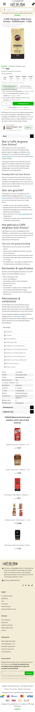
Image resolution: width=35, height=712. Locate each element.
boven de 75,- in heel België (18, 107)
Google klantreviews (27, 13)
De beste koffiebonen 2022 (8, 609)
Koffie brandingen (6, 606)
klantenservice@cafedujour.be (12, 580)
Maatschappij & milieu (7, 628)
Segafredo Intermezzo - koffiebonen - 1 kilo (17, 444)
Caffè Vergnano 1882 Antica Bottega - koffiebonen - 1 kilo (17, 545)
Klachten (6, 689)
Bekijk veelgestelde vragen (8, 641)
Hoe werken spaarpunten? (8, 646)
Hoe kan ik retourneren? (7, 649)
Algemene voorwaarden (12, 678)
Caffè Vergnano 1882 (17, 24)
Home (2, 24)
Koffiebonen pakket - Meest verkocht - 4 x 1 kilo (17, 520)
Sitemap (3, 630)
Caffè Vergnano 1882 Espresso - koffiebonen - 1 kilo (17, 495)
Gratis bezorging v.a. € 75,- (8, 644)
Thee (2, 601)
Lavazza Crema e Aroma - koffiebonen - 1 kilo (18, 470)
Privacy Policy (13, 689)
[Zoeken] (4, 9)
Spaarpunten (4, 622)
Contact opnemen (6, 652)
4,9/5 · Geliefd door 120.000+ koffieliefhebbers (17, 109)
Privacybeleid (28, 676)
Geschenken (4, 604)
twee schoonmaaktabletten (15, 91)
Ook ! (17, 1)
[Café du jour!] (17, 4)
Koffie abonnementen (7, 625)
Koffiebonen (4, 598)
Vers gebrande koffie (6, 596)
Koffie (8, 24)
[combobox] (17, 9)
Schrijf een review (20, 66)
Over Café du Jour (5, 620)
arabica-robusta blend (24, 214)
